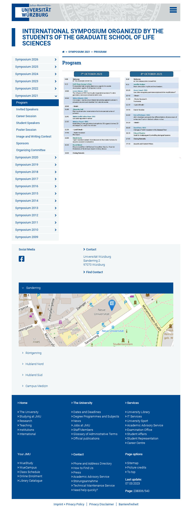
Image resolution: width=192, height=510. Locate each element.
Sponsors (22, 143)
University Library (138, 412)
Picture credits (136, 467)
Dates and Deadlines (87, 412)
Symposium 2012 (26, 215)
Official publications (86, 438)
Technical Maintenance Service (94, 485)
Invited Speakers (27, 109)
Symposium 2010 (26, 229)
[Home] (63, 51)
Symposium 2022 (26, 88)
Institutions (26, 430)
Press (77, 472)
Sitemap (132, 463)
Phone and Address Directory (92, 463)
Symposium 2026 (26, 59)
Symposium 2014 (26, 200)
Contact (91, 249)
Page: (129, 491)
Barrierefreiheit (128, 504)
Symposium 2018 (26, 172)
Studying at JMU (30, 416)
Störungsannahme (85, 481)
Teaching (25, 425)
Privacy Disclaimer (101, 504)
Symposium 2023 (26, 81)
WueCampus (28, 467)
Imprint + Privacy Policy (69, 504)
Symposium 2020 (26, 157)
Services (133, 403)
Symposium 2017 (26, 179)
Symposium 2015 (26, 193)
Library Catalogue (30, 480)
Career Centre (136, 443)
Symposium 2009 (26, 237)
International (27, 434)
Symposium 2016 (26, 186)
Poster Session (26, 129)
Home (23, 403)
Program (21, 102)
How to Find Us (83, 468)
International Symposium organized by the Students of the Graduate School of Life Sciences (92, 37)
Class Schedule (29, 472)
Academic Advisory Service (145, 425)
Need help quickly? (85, 490)
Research (25, 421)
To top (131, 472)
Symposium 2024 (26, 74)
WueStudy (26, 463)
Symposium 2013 (26, 208)
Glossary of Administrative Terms (95, 434)
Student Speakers (28, 123)
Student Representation (142, 438)
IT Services (134, 416)
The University (28, 412)
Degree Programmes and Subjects (96, 416)
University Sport (137, 421)
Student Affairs (137, 434)
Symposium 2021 (26, 95)
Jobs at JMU (81, 425)
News (77, 421)
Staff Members (83, 430)
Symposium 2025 (26, 66)
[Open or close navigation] (173, 10)
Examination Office (139, 430)
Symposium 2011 (26, 222)
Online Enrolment (30, 476)
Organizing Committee (30, 150)
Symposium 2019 (26, 164)
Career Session (26, 116)
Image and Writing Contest (33, 136)
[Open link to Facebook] (22, 259)
